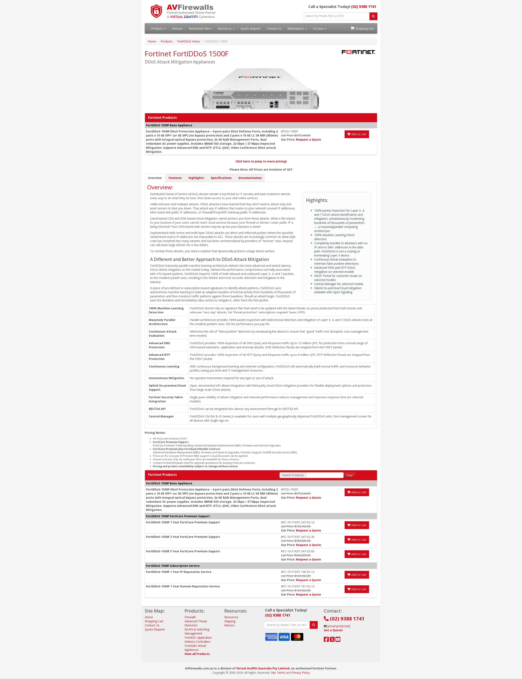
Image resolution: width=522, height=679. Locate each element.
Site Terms (278, 673)
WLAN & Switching (197, 629)
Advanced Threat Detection (196, 623)
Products (157, 28)
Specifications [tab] (221, 178)
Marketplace (296, 28)
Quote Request (251, 28)
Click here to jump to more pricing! (261, 161)
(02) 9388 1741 (363, 6)
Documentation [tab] (250, 178)
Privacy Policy (301, 673)
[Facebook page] (326, 640)
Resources (225, 28)
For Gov (318, 28)
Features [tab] (175, 178)
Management (193, 633)
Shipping (229, 621)
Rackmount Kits (199, 28)
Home (152, 41)
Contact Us (274, 28)
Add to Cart (358, 134)
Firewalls (190, 617)
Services (177, 28)
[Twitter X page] (332, 640)
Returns (229, 625)
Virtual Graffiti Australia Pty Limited (262, 668)
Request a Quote (308, 139)
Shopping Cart (364, 28)
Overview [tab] (155, 178)
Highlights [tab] (196, 178)
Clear (349, 475)
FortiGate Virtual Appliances (195, 648)
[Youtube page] (338, 640)
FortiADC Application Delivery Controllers (198, 639)
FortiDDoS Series (188, 41)
